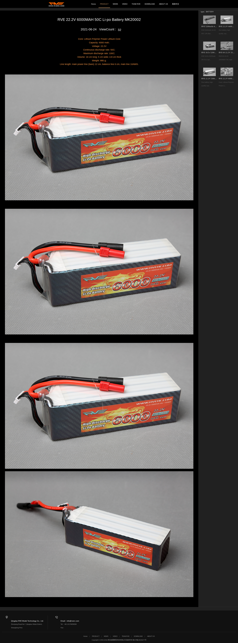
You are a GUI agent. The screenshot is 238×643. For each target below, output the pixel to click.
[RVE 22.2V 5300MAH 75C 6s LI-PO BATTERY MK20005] (209, 72)
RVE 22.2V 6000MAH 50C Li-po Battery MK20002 (227, 79)
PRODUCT (104, 4)
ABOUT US (163, 4)
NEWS (115, 4)
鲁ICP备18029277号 (139, 640)
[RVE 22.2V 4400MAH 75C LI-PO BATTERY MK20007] (227, 20)
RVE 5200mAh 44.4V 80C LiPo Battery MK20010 (209, 26)
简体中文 (175, 4)
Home (93, 4)
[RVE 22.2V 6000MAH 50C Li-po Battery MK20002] (227, 72)
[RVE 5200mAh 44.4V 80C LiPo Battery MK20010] (209, 20)
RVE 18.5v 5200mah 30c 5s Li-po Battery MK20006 (209, 52)
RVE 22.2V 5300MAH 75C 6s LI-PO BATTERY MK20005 (209, 79)
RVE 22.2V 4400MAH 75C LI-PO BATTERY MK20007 (227, 26)
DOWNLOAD (150, 4)
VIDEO (124, 4)
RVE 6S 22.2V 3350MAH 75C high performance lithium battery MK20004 (227, 52)
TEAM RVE (136, 4)
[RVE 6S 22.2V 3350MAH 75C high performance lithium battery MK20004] (227, 46)
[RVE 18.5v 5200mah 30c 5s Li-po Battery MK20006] (209, 46)
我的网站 (56, 4)
